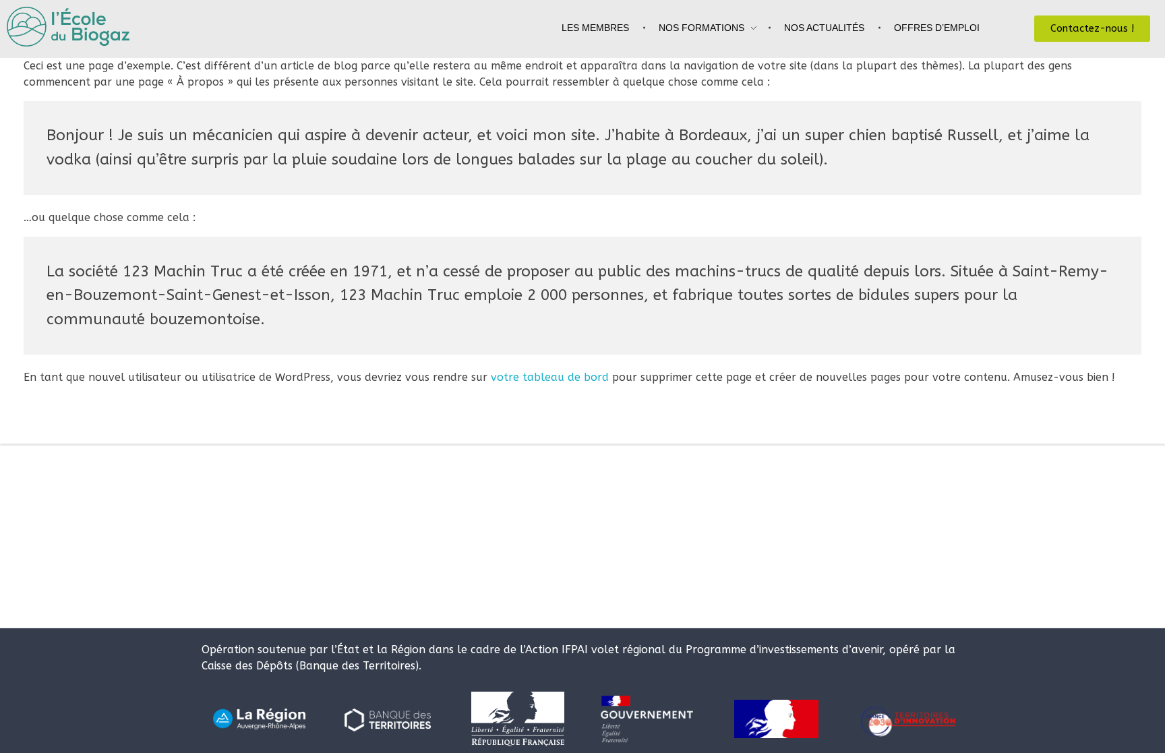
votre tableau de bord (550, 377)
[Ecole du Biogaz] (75, 27)
